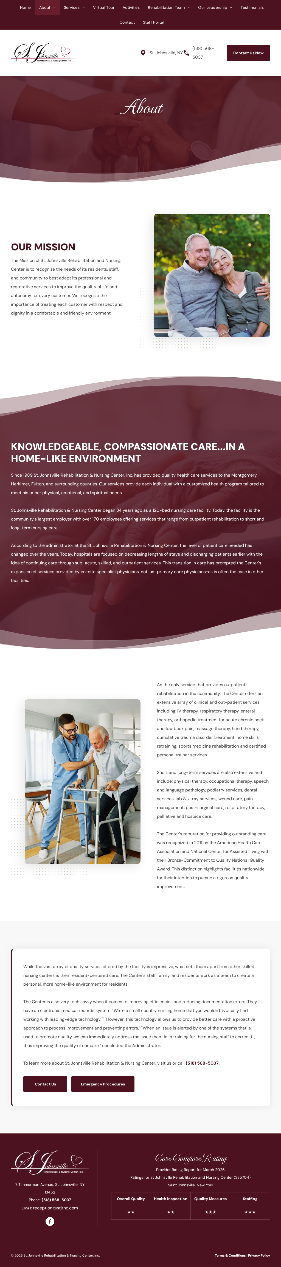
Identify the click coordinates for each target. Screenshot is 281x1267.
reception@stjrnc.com (55, 1208)
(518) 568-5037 (202, 1063)
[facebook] (50, 1222)
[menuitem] (25, 7)
